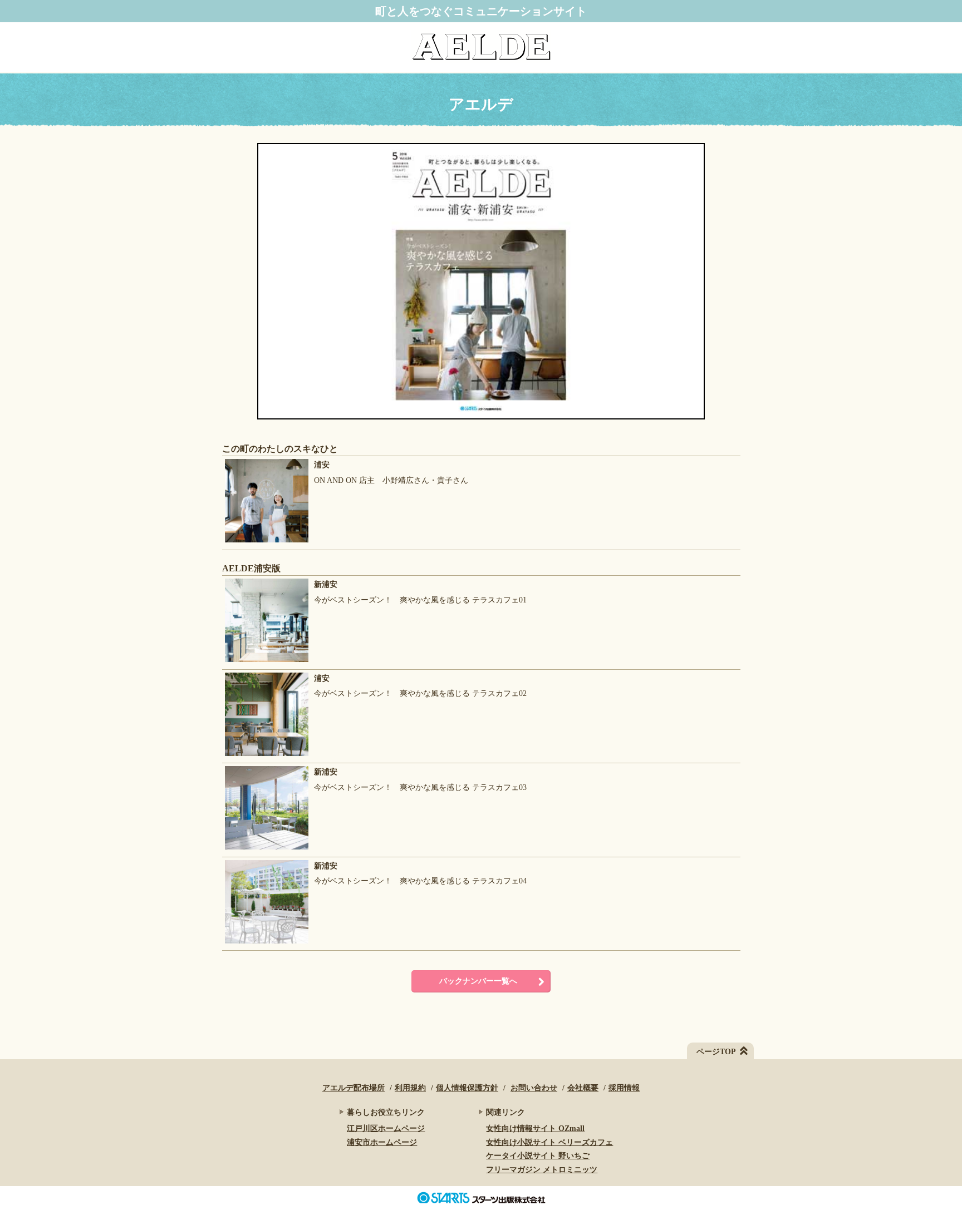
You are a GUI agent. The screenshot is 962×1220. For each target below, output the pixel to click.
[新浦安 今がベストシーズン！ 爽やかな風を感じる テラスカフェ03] (374, 850)
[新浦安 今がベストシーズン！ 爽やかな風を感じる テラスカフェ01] (374, 662)
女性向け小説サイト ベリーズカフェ (549, 1142)
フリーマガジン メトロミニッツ (541, 1169)
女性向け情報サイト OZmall (535, 1128)
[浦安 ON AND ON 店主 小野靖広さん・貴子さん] (345, 543)
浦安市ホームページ (382, 1142)
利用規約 (410, 1088)
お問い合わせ (534, 1088)
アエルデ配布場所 (353, 1088)
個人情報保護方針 (467, 1088)
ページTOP (716, 1052)
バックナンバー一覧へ (478, 981)
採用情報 (624, 1088)
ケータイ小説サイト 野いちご (538, 1156)
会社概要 (582, 1088)
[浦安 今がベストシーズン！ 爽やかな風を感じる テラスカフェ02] (374, 756)
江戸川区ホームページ (386, 1128)
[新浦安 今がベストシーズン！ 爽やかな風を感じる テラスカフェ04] (374, 944)
